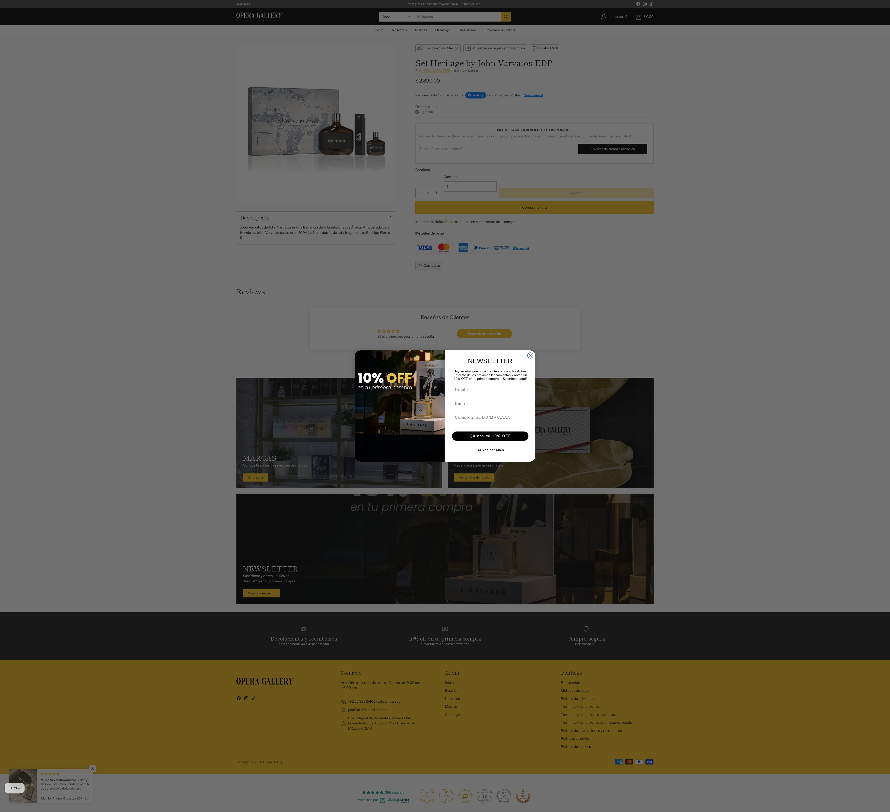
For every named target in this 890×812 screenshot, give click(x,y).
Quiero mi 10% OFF (490, 436)
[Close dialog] (530, 355)
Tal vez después (490, 450)
